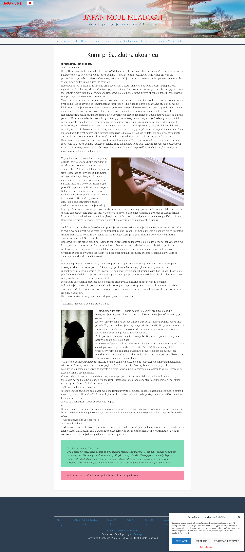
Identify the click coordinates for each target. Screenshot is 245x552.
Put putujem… (63, 40)
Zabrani (201, 541)
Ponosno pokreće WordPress (122, 530)
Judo (75, 40)
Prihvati (181, 541)
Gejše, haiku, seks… (91, 40)
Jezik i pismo (131, 40)
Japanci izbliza (112, 40)
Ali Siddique (136, 534)
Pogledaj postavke (226, 541)
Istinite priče (148, 40)
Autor (180, 40)
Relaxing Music (166, 40)
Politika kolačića (206, 547)
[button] (239, 517)
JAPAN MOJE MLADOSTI (122, 16)
